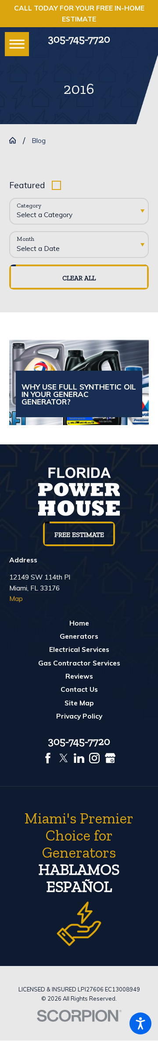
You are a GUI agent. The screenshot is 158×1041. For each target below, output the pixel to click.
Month (25, 239)
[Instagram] (94, 758)
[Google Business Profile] (110, 758)
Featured (27, 184)
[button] (140, 1023)
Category (29, 205)
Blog (39, 140)
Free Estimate (79, 534)
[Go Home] (16, 140)
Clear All (79, 278)
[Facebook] (48, 758)
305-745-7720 (79, 38)
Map (16, 598)
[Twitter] (63, 758)
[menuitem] (79, 623)
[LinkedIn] (79, 758)
